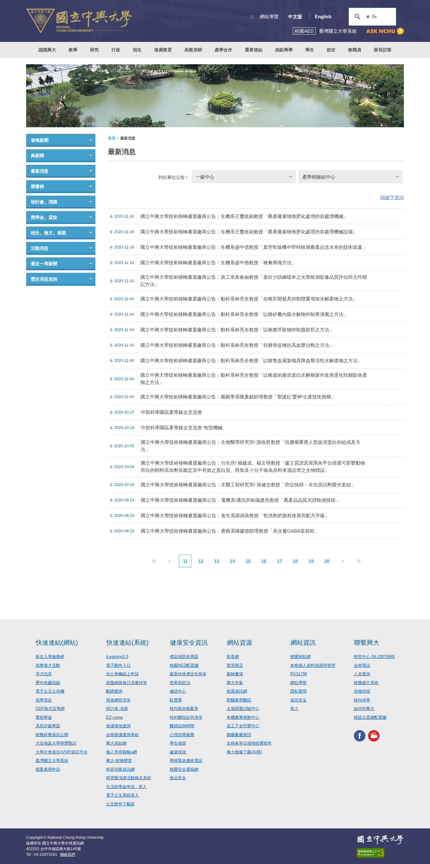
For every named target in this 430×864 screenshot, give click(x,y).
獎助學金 (44, 717)
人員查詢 (362, 674)
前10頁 (153, 561)
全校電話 (362, 665)
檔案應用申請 (48, 769)
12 (200, 561)
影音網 (233, 656)
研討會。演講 (44, 201)
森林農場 (235, 674)
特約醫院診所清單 (186, 717)
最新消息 (39, 171)
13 (216, 561)
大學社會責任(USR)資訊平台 (62, 752)
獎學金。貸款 (44, 217)
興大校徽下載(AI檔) (244, 752)
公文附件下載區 (120, 804)
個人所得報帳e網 (121, 752)
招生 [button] (137, 49)
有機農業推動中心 (243, 717)
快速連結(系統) (127, 642)
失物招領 (362, 691)
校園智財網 (300, 656)
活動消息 (39, 248)
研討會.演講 (117, 708)
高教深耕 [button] (193, 49)
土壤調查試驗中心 (243, 708)
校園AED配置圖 (184, 665)
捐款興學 (284, 49)
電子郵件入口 (118, 665)
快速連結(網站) (57, 642)
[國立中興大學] (79, 21)
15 (248, 561)
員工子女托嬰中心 (243, 726)
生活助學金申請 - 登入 (126, 786)
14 (232, 561)
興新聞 (37, 155)
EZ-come (114, 717)
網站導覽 (269, 16)
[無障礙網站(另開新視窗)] (380, 853)
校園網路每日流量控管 (126, 682)
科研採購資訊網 (120, 769)
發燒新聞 (39, 140)
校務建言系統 (366, 682)
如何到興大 (364, 708)
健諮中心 (178, 691)
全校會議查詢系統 (122, 734)
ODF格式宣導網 (50, 708)
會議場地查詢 (118, 726)
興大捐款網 (116, 743)
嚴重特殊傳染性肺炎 (188, 674)
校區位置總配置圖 (370, 717)
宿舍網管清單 (118, 700)
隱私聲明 (298, 691)
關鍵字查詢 (392, 197)
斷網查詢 (114, 691)
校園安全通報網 (184, 769)
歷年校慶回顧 (48, 682)
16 (263, 561)
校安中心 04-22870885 (374, 656)
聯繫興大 (366, 642)
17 (279, 561)
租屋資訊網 (237, 691)
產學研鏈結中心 (318, 177)
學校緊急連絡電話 (186, 760)
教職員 (354, 49)
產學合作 (223, 49)
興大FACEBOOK (359, 735)
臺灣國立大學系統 (52, 760)
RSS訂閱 (298, 674)
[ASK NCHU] (385, 31)
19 (311, 561)
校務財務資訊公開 (52, 734)
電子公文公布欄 (50, 691)
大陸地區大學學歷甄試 (56, 743)
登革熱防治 (180, 682)
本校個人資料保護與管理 (312, 665)
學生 (309, 49)
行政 (115, 49)
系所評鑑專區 (48, 726)
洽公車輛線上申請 (122, 674)
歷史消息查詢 (44, 279)
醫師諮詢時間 (182, 726)
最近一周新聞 (44, 263)
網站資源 (239, 642)
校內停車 (362, 700)
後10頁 (358, 561)
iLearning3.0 (117, 656)
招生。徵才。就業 (48, 232)
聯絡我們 (67, 854)
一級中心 (204, 177)
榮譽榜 (37, 186)
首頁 (112, 138)
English (323, 16)
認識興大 (47, 49)
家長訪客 (383, 49)
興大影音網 (374, 735)
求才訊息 (44, 674)
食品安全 (178, 777)
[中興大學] (380, 840)
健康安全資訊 (189, 642)
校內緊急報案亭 (184, 708)
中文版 (295, 16)
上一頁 (169, 561)
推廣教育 (163, 49)
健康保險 (178, 752)
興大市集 (235, 682)
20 (326, 561)
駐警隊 (176, 700)
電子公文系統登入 (122, 795)
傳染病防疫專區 (184, 656)
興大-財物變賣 (119, 760)
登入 (294, 708)
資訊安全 (298, 700)
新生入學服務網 (50, 656)
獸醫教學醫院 (239, 700)
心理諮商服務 (182, 734)
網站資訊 (303, 642)
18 (295, 561)
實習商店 (235, 665)
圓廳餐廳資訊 (239, 734)
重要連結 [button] (254, 49)
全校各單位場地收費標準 (249, 743)
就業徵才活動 (48, 665)
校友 (331, 49)
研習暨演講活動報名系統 (128, 777)
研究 (94, 49)
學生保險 (178, 743)
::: (252, 16)
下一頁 (342, 561)
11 (185, 561)
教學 (73, 49)
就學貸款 (44, 700)
